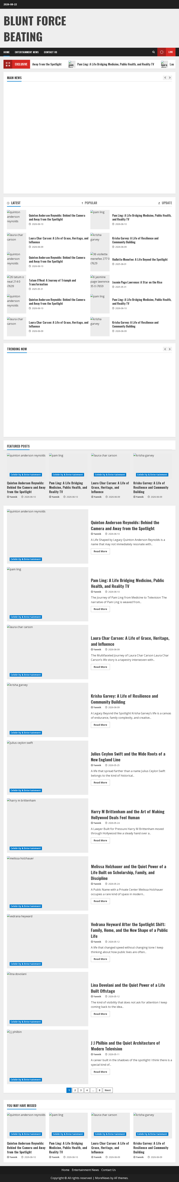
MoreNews (102, 1178)
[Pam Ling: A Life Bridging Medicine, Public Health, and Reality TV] (68, 466)
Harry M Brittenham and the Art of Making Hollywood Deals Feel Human (47, 825)
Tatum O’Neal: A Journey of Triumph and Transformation (16, 284)
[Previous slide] (165, 78)
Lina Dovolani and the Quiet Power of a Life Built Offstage (47, 999)
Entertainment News (27, 52)
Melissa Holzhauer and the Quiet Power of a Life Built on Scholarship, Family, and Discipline (47, 883)
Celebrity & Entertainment (26, 474)
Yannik (13, 496)
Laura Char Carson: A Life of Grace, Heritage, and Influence (16, 242)
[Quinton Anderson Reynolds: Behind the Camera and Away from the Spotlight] (26, 466)
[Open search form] (153, 52)
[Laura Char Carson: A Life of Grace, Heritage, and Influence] (110, 466)
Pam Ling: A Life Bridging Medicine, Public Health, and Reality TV (96, 64)
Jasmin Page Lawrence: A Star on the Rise (100, 284)
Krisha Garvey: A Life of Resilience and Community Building (100, 242)
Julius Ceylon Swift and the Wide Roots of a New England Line (47, 768)
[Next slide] (170, 78)
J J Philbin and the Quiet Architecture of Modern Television (47, 1057)
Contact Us (50, 52)
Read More (102, 551)
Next (108, 1090)
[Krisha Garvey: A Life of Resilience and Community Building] (152, 466)
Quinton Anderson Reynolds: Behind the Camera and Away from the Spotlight (16, 219)
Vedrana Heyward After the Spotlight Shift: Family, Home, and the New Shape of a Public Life (47, 941)
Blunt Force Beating (34, 28)
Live (171, 52)
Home (6, 52)
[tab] (14, 203)
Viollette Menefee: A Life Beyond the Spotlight (100, 261)
